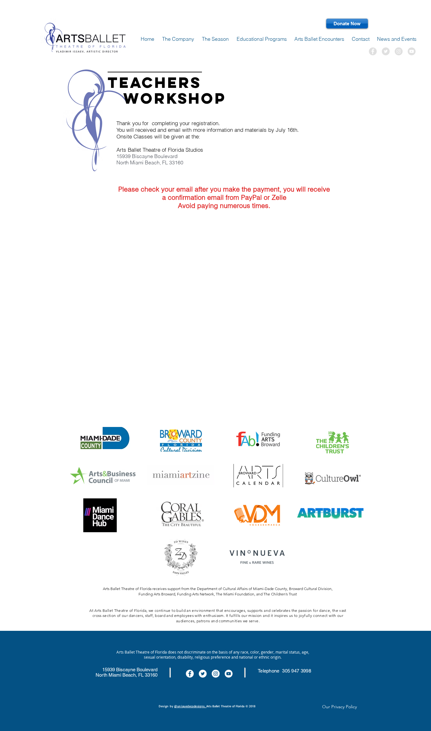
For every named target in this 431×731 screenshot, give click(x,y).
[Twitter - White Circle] (203, 674)
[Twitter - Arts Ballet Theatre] (386, 51)
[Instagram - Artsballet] (399, 51)
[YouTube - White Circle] (229, 674)
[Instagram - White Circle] (216, 674)
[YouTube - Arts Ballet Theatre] (412, 51)
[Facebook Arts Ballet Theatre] (373, 51)
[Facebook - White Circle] (190, 674)
